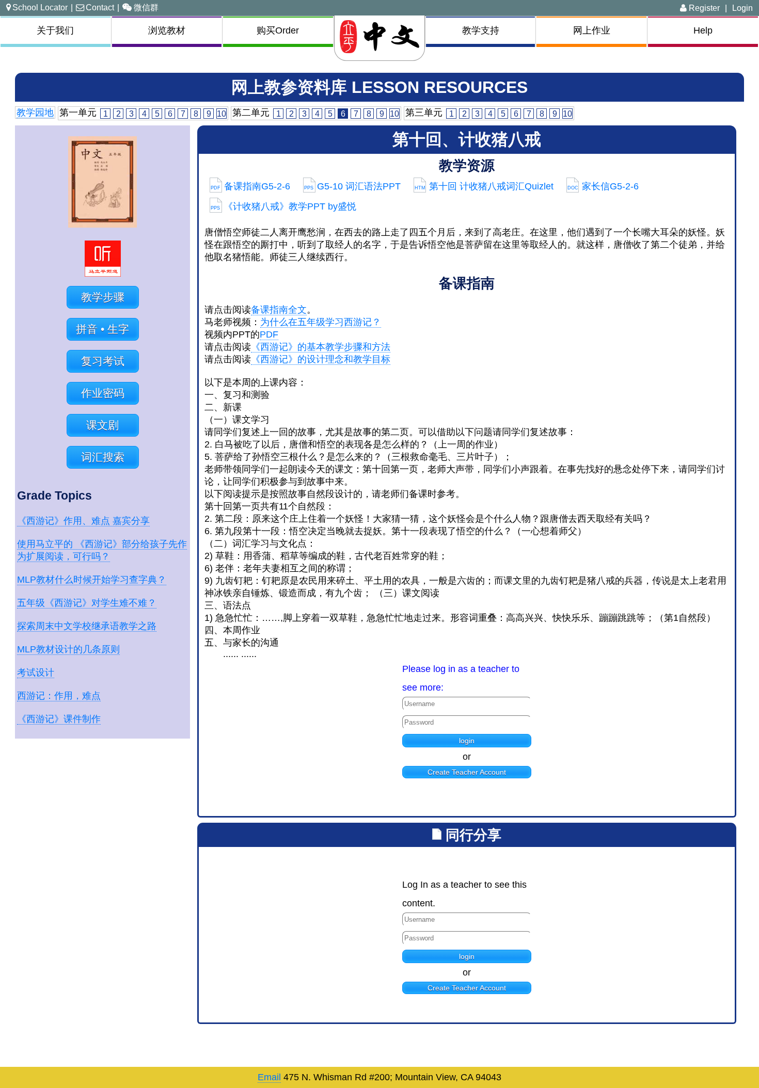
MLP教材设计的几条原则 (68, 649)
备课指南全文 (279, 310)
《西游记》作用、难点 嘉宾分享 (83, 521)
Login (742, 7)
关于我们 (55, 30)
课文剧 (102, 425)
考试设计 (35, 672)
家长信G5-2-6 (603, 186)
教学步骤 (102, 297)
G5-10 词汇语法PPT (352, 186)
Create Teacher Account (467, 772)
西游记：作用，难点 (59, 696)
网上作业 (591, 30)
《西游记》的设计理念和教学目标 (320, 359)
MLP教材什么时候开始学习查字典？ (91, 579)
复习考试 (102, 361)
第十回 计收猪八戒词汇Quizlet (484, 186)
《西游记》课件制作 (59, 719)
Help (703, 30)
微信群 (146, 7)
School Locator (40, 7)
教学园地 (35, 112)
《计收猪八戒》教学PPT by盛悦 (283, 206)
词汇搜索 (102, 457)
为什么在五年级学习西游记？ (320, 322)
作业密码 (102, 393)
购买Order (278, 30)
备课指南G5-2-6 (250, 186)
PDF (269, 334)
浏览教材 (166, 30)
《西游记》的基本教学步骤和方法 (320, 347)
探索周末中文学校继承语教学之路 (86, 626)
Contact (100, 7)
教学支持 (480, 30)
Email (269, 1077)
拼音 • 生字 (102, 329)
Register (703, 7)
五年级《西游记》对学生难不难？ (86, 603)
